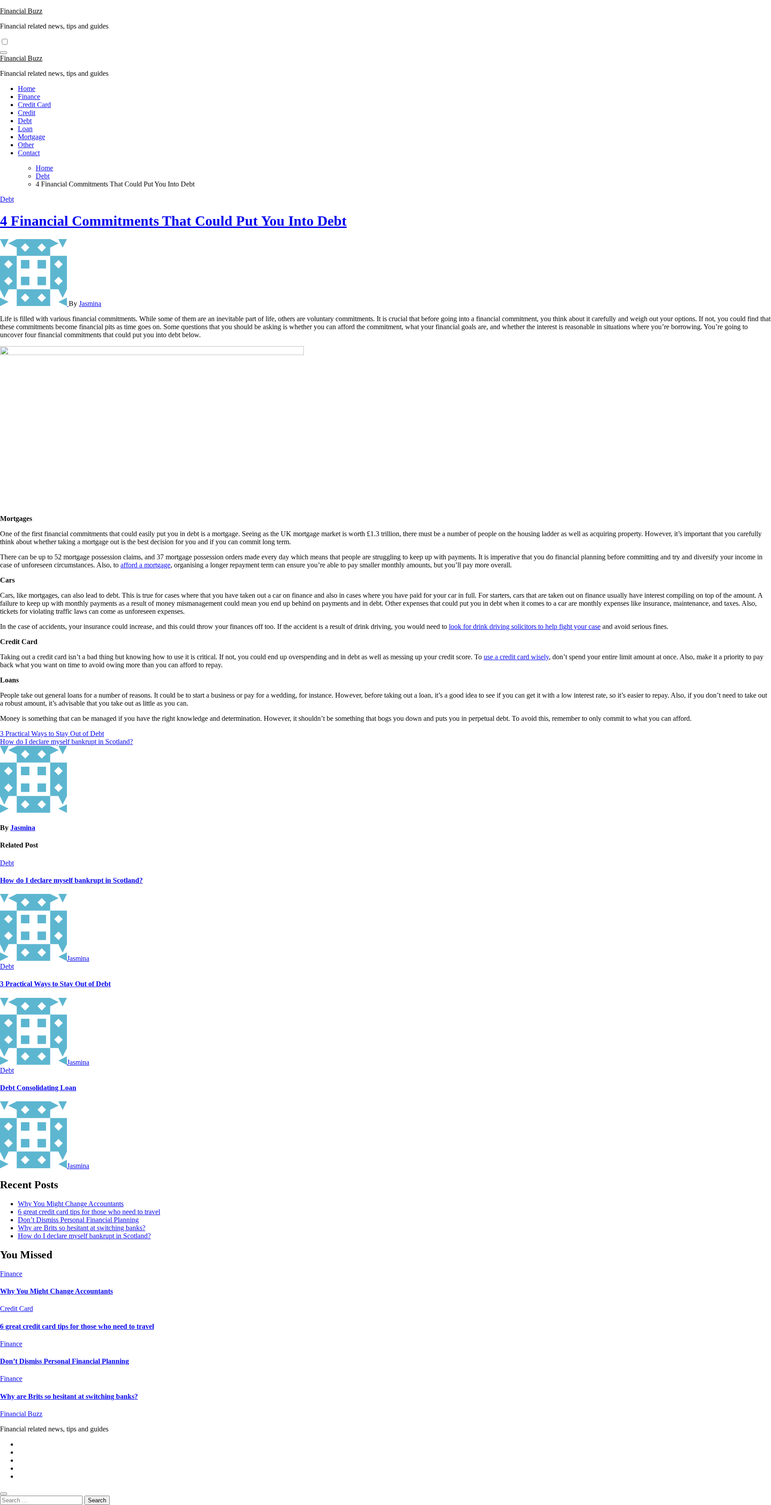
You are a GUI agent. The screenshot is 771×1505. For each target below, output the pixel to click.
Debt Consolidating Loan (38, 1088)
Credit (26, 112)
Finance (29, 96)
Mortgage (31, 137)
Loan (25, 128)
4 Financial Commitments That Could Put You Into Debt (173, 221)
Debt (25, 120)
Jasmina (90, 303)
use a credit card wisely (516, 657)
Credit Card (34, 104)
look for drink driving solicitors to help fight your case (525, 626)
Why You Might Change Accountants (71, 1203)
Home (26, 88)
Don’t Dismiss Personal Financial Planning (78, 1220)
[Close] (3, 1494)
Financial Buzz (21, 11)
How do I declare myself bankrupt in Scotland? (71, 880)
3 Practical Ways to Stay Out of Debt (55, 984)
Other (26, 145)
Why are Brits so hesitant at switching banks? (81, 1228)
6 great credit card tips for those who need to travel (89, 1212)
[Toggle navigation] (3, 52)
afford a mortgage (145, 565)
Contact (29, 153)
